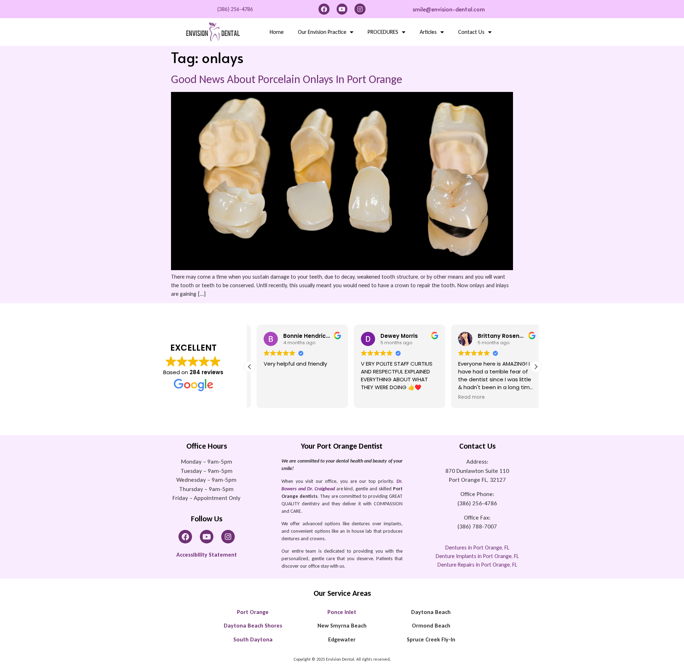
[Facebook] (324, 9)
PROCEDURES (383, 32)
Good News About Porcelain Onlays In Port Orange (286, 79)
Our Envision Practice (322, 32)
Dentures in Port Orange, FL (477, 547)
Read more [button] (464, 397)
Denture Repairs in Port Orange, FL (477, 564)
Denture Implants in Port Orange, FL (477, 556)
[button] (535, 366)
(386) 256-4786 (235, 9)
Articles (428, 32)
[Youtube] (342, 9)
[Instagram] (360, 9)
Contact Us (471, 32)
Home (277, 32)
